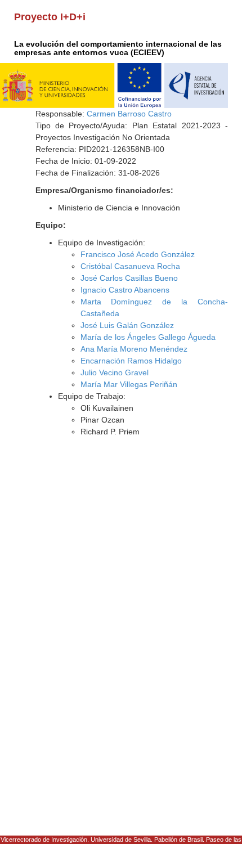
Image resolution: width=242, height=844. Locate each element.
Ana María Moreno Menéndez (133, 348)
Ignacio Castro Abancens (124, 289)
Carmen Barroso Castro (129, 113)
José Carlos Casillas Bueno (129, 277)
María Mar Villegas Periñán (128, 384)
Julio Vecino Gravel (114, 372)
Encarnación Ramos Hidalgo (131, 360)
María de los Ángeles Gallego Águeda (148, 337)
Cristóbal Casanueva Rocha (130, 266)
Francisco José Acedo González (137, 254)
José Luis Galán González (127, 325)
